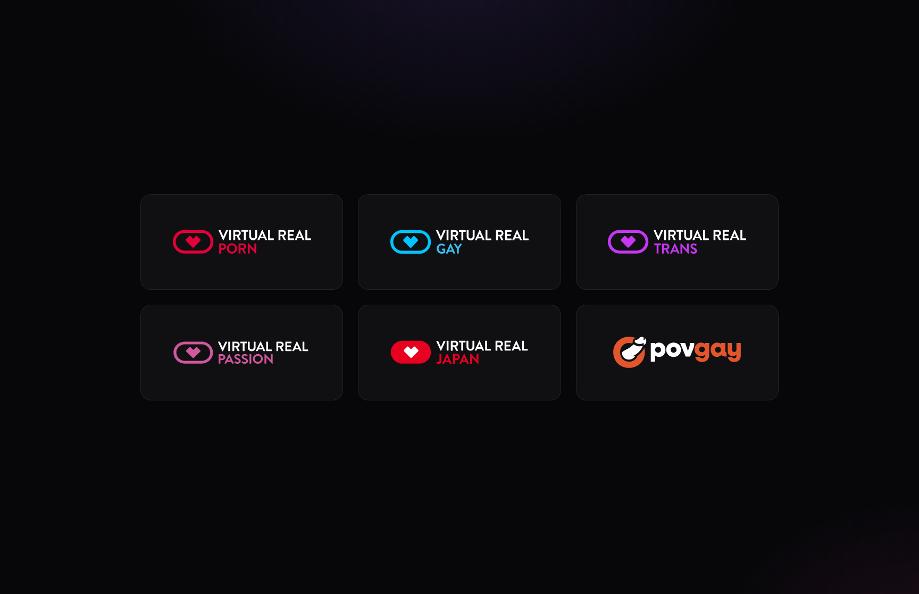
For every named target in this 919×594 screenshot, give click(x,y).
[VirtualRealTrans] (677, 242)
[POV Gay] (677, 352)
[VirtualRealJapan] (459, 352)
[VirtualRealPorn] (241, 242)
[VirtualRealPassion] (241, 352)
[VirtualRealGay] (459, 242)
